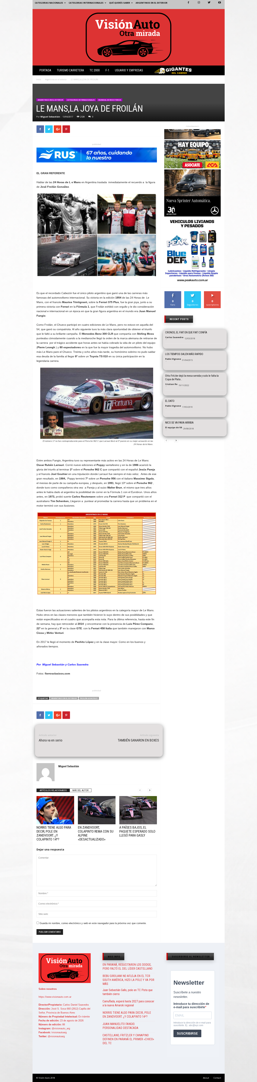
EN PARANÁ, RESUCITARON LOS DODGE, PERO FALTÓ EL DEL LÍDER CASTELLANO (127, 966)
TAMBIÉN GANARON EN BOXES (138, 740)
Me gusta (173, 292)
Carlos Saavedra (174, 337)
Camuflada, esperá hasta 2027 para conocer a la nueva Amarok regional (128, 1003)
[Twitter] (206, 4)
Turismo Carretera (70, 70)
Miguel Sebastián (50, 116)
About (206, 1077)
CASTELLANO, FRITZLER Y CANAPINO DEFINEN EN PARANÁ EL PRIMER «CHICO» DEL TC (128, 1039)
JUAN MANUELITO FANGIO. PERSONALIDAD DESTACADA (120, 1026)
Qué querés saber (119, 2)
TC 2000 (95, 70)
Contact (217, 1077)
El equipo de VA (173, 427)
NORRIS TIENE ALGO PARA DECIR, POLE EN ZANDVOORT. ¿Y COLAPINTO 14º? (53, 833)
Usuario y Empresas (129, 70)
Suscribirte (212, 292)
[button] (218, 71)
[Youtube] (217, 4)
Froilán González (89, 698)
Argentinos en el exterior (151, 2)
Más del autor (80, 790)
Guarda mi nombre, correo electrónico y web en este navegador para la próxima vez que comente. (93, 923)
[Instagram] (196, 4)
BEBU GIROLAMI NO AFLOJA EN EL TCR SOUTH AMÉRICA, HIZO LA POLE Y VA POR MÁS (128, 980)
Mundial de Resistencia (109, 100)
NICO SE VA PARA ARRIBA (179, 422)
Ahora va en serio (50, 740)
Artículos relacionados (53, 790)
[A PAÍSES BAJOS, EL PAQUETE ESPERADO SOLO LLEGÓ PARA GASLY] (138, 810)
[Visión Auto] (129, 37)
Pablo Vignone (173, 359)
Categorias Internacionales (86, 2)
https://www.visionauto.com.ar (55, 996)
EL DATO (169, 401)
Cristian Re (171, 384)
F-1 (107, 70)
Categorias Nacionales (49, 2)
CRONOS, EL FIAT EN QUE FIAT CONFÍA (186, 332)
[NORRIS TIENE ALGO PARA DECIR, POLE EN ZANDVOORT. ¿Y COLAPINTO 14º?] (55, 810)
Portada (45, 70)
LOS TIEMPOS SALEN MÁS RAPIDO (184, 354)
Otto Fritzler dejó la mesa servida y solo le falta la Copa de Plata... (192, 377)
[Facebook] (186, 4)
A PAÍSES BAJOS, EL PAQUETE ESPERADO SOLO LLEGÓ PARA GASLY (137, 831)
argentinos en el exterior (64, 698)
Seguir (193, 292)
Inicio (38, 79)
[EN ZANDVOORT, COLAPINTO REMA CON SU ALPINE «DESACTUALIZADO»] (97, 810)
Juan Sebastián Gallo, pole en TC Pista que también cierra (128, 992)
